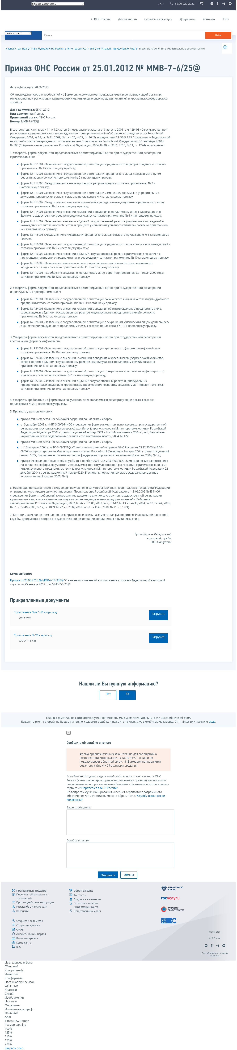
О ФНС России (101, 19)
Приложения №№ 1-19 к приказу (35, 612)
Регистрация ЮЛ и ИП (80, 48)
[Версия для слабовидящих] (161, 4)
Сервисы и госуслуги (158, 19)
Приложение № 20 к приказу (33, 635)
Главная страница (16, 48)
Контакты (209, 19)
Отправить (108, 875)
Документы (187, 19)
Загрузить (158, 614)
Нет (108, 694)
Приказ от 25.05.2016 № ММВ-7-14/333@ (37, 580)
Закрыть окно (14, 1048)
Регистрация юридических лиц (115, 48)
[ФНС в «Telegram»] (223, 3)
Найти (218, 35)
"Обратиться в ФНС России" (99, 788)
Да (127, 694)
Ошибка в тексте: (77, 840)
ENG (226, 19)
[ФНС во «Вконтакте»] (211, 3)
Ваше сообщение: (78, 807)
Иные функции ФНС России (47, 48)
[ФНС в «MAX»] (229, 3)
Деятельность (127, 19)
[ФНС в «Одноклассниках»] (217, 3)
